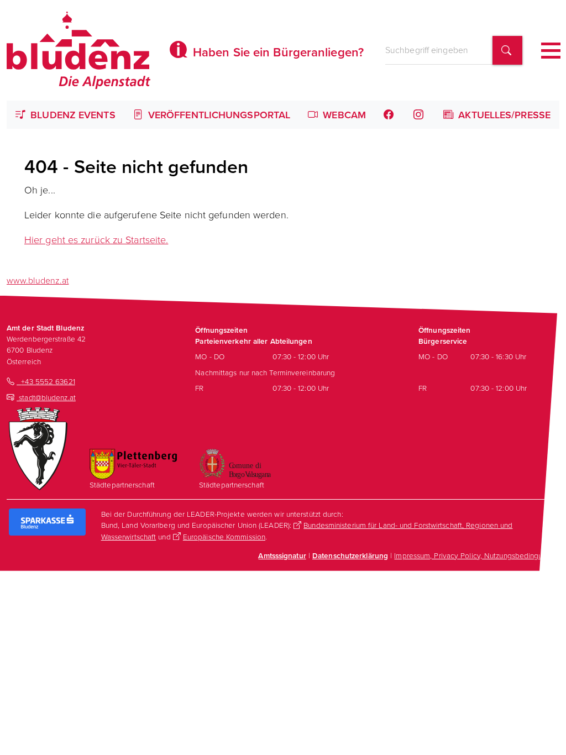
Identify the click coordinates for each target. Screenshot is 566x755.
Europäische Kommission (224, 536)
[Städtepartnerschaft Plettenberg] (133, 462)
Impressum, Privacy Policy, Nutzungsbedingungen (476, 555)
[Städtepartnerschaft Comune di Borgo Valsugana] (235, 462)
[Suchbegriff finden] (507, 50)
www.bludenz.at (38, 280)
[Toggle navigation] (550, 50)
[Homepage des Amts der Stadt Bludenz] (78, 50)
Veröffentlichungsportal (217, 115)
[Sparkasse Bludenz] (47, 521)
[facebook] (390, 115)
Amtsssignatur (282, 555)
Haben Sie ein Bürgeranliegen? (277, 52)
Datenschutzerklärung (350, 555)
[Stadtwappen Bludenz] (38, 447)
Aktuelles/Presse (503, 115)
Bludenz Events (72, 115)
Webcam (343, 115)
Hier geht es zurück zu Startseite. (96, 239)
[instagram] (419, 115)
